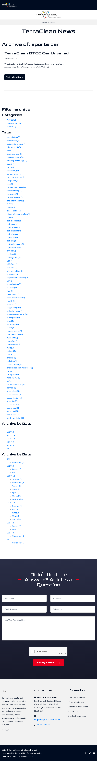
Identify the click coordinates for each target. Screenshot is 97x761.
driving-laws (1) (13, 257)
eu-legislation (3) (14, 284)
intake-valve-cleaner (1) (17, 314)
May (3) (15, 489)
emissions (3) (12, 274)
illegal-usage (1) (14, 307)
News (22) (11, 126)
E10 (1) (10, 261)
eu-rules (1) (12, 287)
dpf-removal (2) (14, 247)
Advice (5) (11, 120)
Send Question (45, 663)
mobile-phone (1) (14, 331)
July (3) (15, 509)
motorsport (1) (13, 344)
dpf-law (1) (12, 240)
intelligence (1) (13, 317)
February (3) (17, 499)
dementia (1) (12, 194)
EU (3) (9, 281)
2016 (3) (10, 445)
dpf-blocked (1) (14, 220)
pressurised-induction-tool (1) (20, 367)
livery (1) (11, 327)
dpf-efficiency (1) (14, 234)
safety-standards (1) (16, 384)
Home (44, 22)
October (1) (17, 479)
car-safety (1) (13, 170)
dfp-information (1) (15, 200)
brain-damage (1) (14, 154)
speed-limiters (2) (14, 398)
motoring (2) (12, 337)
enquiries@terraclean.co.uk (47, 719)
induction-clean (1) (15, 311)
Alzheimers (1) (13, 140)
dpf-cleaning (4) (14, 230)
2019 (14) (11, 435)
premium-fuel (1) (14, 364)
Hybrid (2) (11, 304)
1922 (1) (10, 448)
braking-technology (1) (17, 160)
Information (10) (14, 123)
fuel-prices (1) (13, 294)
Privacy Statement (76, 702)
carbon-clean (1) (14, 174)
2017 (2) (10, 442)
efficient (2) (12, 267)
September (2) (18, 482)
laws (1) (10, 321)
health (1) (11, 301)
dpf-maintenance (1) (16, 244)
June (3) (15, 512)
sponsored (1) (13, 404)
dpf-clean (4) (12, 224)
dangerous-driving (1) (16, 187)
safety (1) (11, 381)
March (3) (16, 496)
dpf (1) (10, 217)
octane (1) (11, 351)
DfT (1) (10, 204)
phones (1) (11, 357)
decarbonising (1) (14, 190)
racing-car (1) (13, 374)
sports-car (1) (13, 408)
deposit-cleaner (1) (15, 197)
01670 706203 (43, 724)
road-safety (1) (13, 377)
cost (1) (10, 184)
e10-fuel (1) (12, 264)
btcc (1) (10, 167)
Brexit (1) (11, 164)
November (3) (18, 536)
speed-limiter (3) (14, 394)
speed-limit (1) (13, 391)
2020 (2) (10, 432)
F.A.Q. (6, 729)
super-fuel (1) (13, 411)
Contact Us (73, 711)
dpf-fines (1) (12, 237)
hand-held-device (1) (16, 297)
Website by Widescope (23, 756)
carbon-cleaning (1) (15, 177)
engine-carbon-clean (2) (17, 277)
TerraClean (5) (13, 414)
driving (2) (11, 254)
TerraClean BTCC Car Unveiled (36, 53)
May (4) (15, 516)
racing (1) (11, 371)
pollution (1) (12, 361)
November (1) (18, 542)
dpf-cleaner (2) (13, 227)
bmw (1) (10, 150)
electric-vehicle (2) (15, 271)
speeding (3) (12, 401)
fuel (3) (10, 291)
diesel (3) (11, 207)
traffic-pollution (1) (15, 418)
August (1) (16, 469)
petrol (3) (11, 354)
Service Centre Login (77, 716)
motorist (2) (12, 341)
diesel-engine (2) (14, 210)
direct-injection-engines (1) (18, 214)
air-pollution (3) (13, 137)
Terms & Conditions (77, 697)
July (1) (15, 472)
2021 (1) (10, 428)
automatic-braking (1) (16, 144)
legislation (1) (13, 324)
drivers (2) (11, 250)
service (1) (11, 387)
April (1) (15, 492)
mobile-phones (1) (15, 334)
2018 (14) (11, 438)
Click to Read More (14, 77)
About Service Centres (78, 706)
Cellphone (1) (12, 180)
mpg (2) (10, 347)
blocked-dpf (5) (14, 147)
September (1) (18, 462)
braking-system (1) (15, 157)
